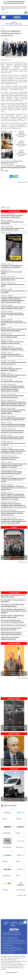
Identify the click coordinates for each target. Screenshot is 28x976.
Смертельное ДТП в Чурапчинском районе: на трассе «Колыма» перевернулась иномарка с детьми (13, 411)
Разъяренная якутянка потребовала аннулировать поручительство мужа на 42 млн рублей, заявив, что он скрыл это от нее (13, 505)
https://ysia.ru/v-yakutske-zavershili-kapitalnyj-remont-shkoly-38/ (13, 167)
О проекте (14, 922)
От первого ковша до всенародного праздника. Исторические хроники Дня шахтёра (12, 356)
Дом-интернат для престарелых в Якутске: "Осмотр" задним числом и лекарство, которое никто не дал (13, 513)
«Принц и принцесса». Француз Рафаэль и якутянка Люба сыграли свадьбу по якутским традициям (14, 611)
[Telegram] (17, 176)
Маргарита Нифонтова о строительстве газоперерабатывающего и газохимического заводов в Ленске (14, 487)
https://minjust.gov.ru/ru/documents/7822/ (13, 966)
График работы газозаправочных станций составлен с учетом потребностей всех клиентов (13, 479)
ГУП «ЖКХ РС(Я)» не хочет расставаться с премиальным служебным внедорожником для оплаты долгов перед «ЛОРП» (13, 521)
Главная (6, 922)
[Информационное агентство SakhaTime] (16, 17)
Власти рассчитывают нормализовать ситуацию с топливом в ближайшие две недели (12, 314)
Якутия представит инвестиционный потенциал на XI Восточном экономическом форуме (13, 322)
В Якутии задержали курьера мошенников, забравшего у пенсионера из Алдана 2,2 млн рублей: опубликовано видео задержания (13, 403)
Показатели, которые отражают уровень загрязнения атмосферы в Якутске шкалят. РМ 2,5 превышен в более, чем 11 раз (13, 451)
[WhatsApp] (14, 176)
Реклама (12, 924)
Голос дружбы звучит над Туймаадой (11, 381)
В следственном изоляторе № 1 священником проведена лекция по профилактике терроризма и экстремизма (14, 465)
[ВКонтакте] (11, 176)
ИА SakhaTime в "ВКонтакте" (14, 24)
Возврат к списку (5, 207)
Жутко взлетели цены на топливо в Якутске (13, 625)
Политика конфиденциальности (9, 937)
